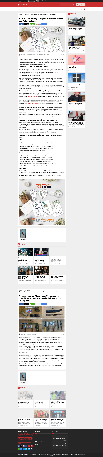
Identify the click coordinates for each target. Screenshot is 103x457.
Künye (36, 436)
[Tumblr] (32, 449)
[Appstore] (24, 449)
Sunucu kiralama (74, 454)
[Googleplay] (26, 449)
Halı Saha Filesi (29, 439)
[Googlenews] (21, 449)
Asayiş (26, 290)
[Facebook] (19, 446)
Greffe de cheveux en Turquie (57, 454)
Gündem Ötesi (27, 14)
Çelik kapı (51, 455)
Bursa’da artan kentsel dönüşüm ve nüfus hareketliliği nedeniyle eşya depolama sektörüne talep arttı (39, 1)
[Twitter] (21, 446)
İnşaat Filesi (30, 438)
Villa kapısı (79, 454)
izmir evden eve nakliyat (22, 433)
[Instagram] (24, 446)
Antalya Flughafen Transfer (27, 434)
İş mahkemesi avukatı (26, 440)
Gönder (33, 24)
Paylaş (22, 24)
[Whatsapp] (19, 449)
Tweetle (27, 24)
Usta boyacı (20, 440)
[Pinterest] (32, 446)
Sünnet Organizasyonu (22, 439)
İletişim (36, 444)
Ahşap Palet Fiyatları (24, 438)
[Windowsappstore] (29, 449)
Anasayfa (21, 14)
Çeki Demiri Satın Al (66, 454)
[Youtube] (29, 446)
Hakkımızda (37, 438)
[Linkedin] (26, 446)
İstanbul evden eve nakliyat (23, 435)
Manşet (28, 290)
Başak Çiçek (23, 54)
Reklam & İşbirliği (38, 441)
